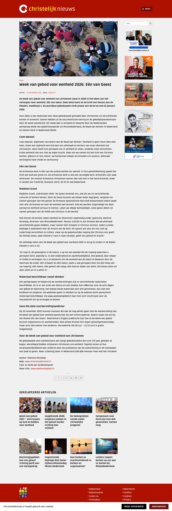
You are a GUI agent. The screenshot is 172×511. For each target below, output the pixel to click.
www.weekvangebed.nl (42, 368)
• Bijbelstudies (95, 492)
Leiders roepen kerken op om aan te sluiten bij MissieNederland (106, 462)
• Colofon (127, 492)
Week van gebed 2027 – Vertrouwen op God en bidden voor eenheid (29, 421)
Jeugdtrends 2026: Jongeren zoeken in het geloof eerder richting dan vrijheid (55, 422)
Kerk (21, 81)
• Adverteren (128, 489)
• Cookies (127, 496)
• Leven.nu (93, 496)
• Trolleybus (94, 499)
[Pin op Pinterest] (71, 378)
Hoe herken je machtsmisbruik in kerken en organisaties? (80, 462)
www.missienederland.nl (38, 361)
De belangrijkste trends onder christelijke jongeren (79, 421)
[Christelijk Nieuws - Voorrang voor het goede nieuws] (48, 9)
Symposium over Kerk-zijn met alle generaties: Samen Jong (106, 421)
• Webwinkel (94, 489)
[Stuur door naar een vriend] (66, 378)
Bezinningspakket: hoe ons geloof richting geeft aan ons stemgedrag (29, 462)
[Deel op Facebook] (56, 378)
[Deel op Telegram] (81, 378)
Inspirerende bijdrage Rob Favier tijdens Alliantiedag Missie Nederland (56, 462)
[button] (147, 9)
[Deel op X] (61, 378)
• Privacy (126, 499)
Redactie (51, 93)
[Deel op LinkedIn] (76, 378)
